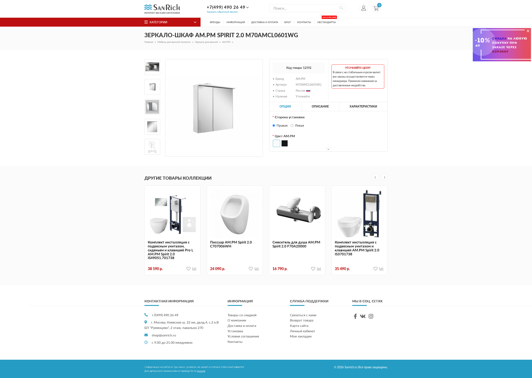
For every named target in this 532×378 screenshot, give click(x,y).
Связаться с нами (303, 315)
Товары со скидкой (242, 315)
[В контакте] (363, 316)
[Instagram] (371, 316)
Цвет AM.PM (285, 136)
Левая (299, 125)
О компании (237, 320)
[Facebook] (355, 316)
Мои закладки (301, 336)
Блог (287, 22)
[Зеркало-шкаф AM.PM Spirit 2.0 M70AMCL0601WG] (214, 108)
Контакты (304, 22)
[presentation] (375, 177)
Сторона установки (289, 117)
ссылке (201, 370)
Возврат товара (301, 320)
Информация (236, 22)
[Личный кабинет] (364, 8)
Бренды (215, 22)
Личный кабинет (302, 331)
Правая (282, 125)
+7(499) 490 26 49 (226, 7)
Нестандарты (326, 21)
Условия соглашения (243, 336)
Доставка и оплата (264, 22)
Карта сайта (299, 325)
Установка (235, 331)
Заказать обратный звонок (222, 11)
